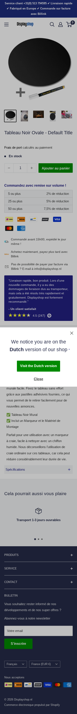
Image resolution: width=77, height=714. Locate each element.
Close (38, 379)
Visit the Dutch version (38, 366)
